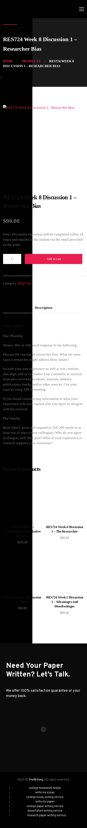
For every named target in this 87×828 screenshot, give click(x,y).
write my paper (45, 802)
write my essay (45, 793)
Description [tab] (43, 308)
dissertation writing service (45, 811)
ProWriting (36, 780)
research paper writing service (46, 815)
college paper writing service (45, 806)
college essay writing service (45, 797)
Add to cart (54, 259)
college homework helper (45, 788)
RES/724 (24, 283)
